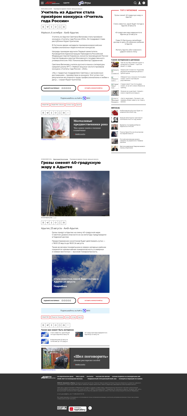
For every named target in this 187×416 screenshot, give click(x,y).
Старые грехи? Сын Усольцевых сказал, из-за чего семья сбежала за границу (133, 85)
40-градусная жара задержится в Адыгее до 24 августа (128, 33)
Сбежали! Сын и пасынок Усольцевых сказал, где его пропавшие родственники (133, 78)
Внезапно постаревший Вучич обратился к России (130, 125)
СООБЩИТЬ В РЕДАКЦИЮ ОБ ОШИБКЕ (130, 379)
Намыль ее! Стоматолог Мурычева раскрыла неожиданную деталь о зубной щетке (132, 71)
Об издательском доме (65, 376)
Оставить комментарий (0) (93, 88)
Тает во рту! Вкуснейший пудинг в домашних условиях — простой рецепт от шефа (132, 64)
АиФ (54, 217)
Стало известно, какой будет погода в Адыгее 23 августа (129, 25)
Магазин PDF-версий (103, 376)
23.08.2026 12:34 (46, 159)
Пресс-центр (80, 376)
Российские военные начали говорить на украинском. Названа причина (131, 140)
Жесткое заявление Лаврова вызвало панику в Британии (132, 147)
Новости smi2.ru (48, 139)
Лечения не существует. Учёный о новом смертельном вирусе (132, 92)
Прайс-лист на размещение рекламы (70, 379)
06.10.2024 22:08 (46, 9)
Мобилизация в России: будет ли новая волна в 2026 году (131, 111)
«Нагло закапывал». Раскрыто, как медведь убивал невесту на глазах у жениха (133, 100)
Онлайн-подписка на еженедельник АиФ (126, 376)
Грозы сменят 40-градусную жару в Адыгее (128, 16)
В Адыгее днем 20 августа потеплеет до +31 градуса (59, 340)
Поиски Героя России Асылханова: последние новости (131, 132)
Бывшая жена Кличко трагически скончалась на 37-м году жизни (131, 118)
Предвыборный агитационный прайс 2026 (102, 379)
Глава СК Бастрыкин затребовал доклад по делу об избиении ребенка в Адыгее (129, 42)
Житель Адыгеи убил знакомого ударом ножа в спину (128, 51)
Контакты (90, 376)
